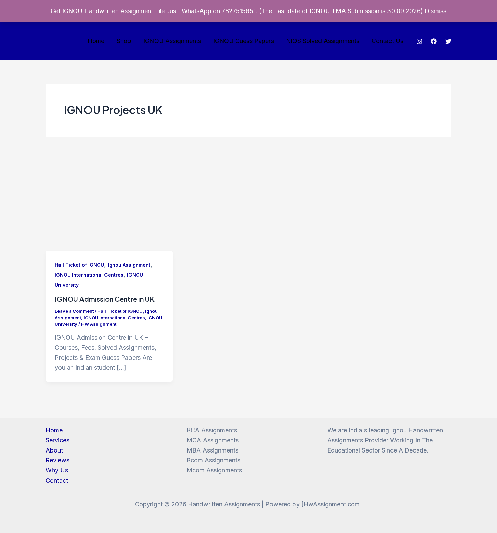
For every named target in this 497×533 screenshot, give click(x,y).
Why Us (57, 470)
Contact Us (387, 40)
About (54, 450)
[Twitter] (448, 41)
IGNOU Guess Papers (243, 40)
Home (96, 40)
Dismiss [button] (435, 11)
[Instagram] (419, 41)
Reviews (57, 460)
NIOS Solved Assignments (322, 40)
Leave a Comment (74, 311)
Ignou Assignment (129, 265)
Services (57, 440)
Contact (57, 480)
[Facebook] (434, 41)
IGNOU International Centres (89, 275)
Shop (124, 40)
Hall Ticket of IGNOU (79, 265)
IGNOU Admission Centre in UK (105, 299)
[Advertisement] (248, 200)
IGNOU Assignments (172, 40)
